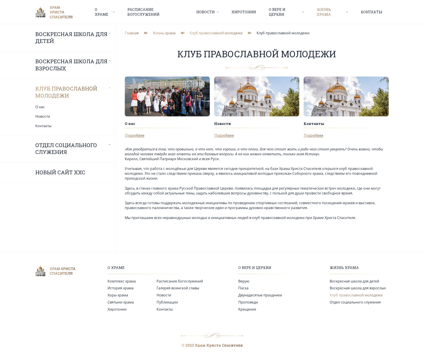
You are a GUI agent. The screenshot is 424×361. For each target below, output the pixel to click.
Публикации (167, 302)
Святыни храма (121, 302)
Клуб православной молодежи (66, 92)
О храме (116, 267)
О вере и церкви (254, 267)
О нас (40, 106)
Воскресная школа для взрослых (71, 65)
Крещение (247, 309)
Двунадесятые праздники (260, 295)
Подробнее (134, 135)
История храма (121, 288)
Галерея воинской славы (178, 288)
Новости (42, 116)
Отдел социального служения (66, 149)
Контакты (371, 12)
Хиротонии (243, 12)
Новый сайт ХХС (60, 172)
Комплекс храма (122, 281)
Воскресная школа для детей (71, 38)
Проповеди (248, 302)
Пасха (243, 288)
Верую (243, 281)
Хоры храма (118, 295)
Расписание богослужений (143, 12)
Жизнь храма (344, 267)
